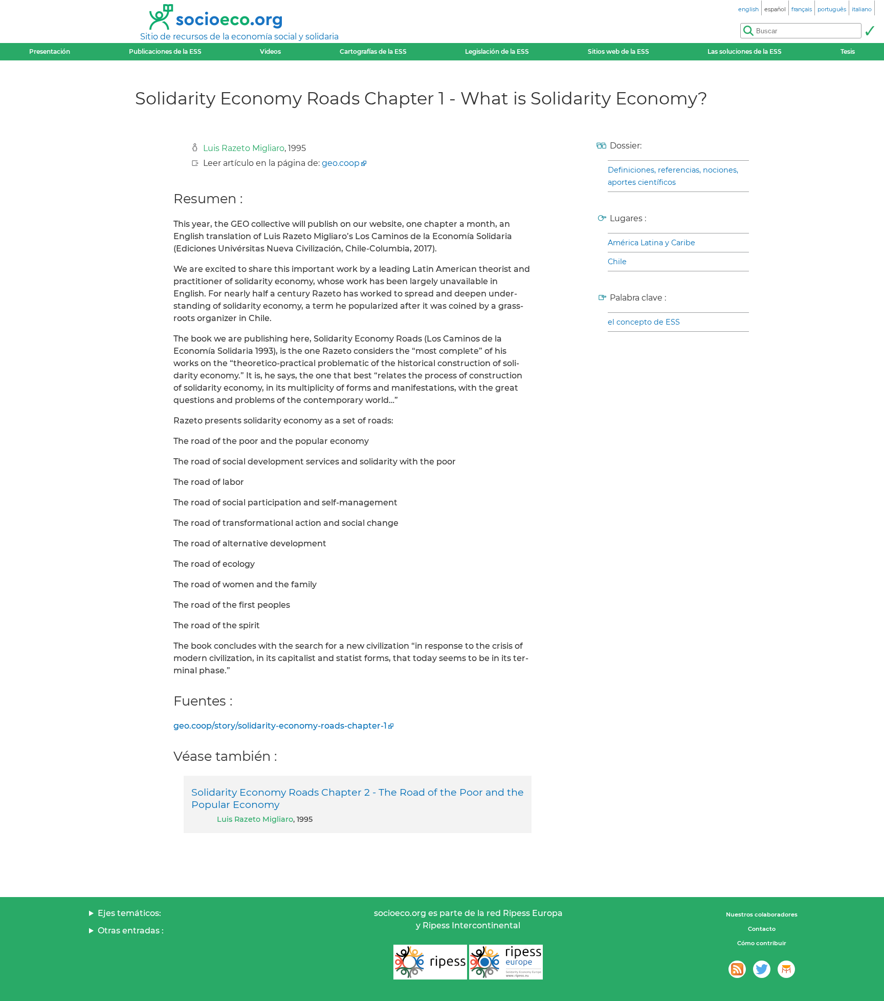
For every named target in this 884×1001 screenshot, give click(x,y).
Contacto (762, 928)
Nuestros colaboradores (762, 914)
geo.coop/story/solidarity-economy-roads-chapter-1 (280, 726)
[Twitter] (761, 969)
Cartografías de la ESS (373, 51)
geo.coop (341, 163)
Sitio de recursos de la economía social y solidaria (239, 36)
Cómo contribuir (761, 943)
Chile (617, 261)
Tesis (848, 51)
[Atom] (737, 969)
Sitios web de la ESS (618, 51)
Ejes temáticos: (129, 913)
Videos (270, 51)
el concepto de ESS (644, 322)
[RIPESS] (430, 962)
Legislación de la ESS (497, 51)
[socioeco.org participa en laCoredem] (786, 969)
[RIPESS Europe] (506, 962)
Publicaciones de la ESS (165, 51)
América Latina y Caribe (651, 242)
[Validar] (870, 31)
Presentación (49, 51)
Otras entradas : (131, 930)
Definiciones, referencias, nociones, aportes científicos (673, 176)
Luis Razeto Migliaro (243, 148)
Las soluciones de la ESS (745, 51)
